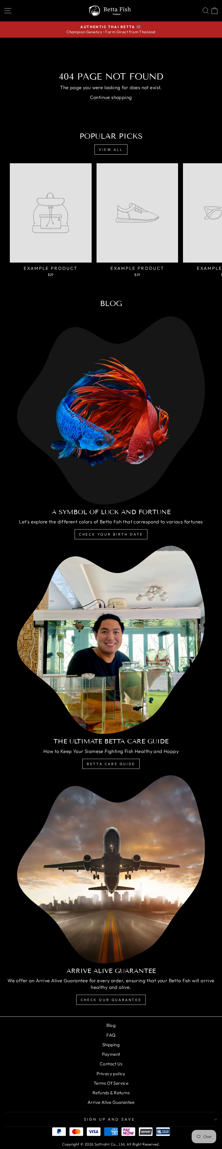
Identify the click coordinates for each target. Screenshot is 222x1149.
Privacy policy (111, 1073)
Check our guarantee (111, 1000)
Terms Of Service (111, 1083)
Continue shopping (111, 97)
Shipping (111, 1044)
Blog (111, 1025)
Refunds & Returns (111, 1092)
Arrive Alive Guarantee (111, 1102)
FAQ (110, 1035)
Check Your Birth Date (111, 534)
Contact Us (111, 1063)
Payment (111, 1054)
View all (111, 149)
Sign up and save (110, 1119)
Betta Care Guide (111, 764)
